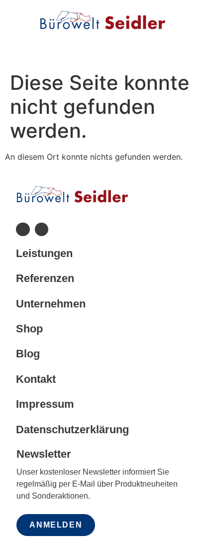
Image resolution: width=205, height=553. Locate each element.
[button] (102, 47)
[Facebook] (22, 229)
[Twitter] (41, 229)
